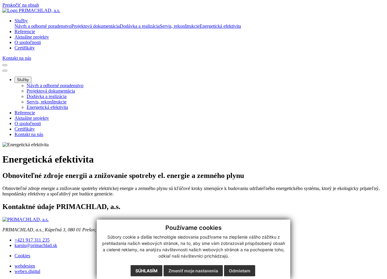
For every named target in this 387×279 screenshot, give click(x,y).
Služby (23, 80)
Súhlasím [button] (146, 270)
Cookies (22, 255)
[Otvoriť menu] (4, 65)
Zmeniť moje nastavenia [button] (193, 270)
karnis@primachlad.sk (36, 245)
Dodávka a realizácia (47, 96)
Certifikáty (25, 129)
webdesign (25, 265)
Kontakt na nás (16, 58)
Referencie (25, 112)
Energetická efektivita (47, 107)
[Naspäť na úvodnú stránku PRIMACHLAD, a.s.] (31, 10)
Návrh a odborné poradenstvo (55, 85)
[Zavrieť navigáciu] (4, 70)
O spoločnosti (28, 123)
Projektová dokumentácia (51, 91)
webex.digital (27, 271)
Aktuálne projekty (32, 118)
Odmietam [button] (239, 270)
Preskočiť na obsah (20, 5)
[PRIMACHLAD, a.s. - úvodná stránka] (25, 219)
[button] (21, 20)
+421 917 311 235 (32, 240)
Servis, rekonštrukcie (47, 101)
